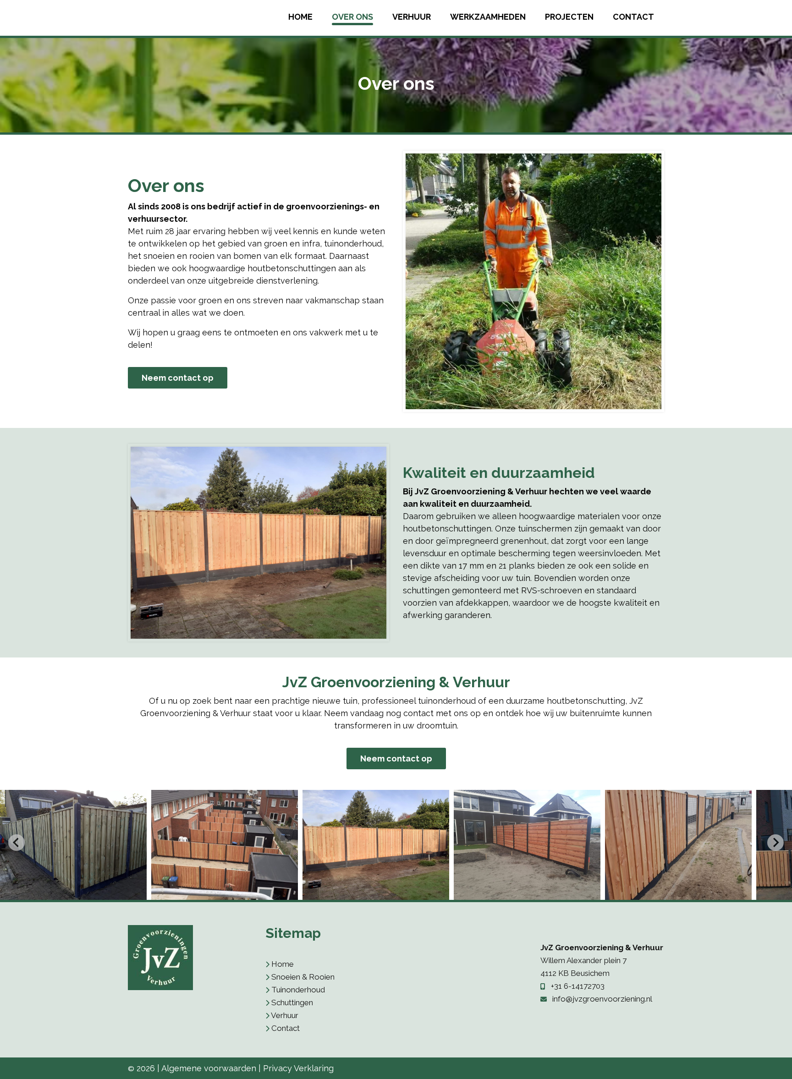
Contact (633, 17)
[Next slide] (775, 842)
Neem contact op (178, 378)
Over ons (352, 17)
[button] (73, 845)
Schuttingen (292, 1002)
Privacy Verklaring (298, 1068)
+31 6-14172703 (578, 986)
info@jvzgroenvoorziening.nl (602, 998)
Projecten (569, 17)
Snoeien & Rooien (303, 976)
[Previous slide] (16, 842)
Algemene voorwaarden (208, 1068)
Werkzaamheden (488, 17)
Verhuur (411, 17)
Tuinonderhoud (298, 989)
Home (300, 17)
